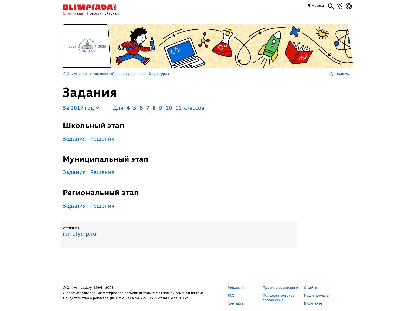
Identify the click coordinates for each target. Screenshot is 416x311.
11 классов (189, 107)
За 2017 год (79, 107)
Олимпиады (73, 13)
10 (169, 107)
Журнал (112, 13)
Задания (74, 138)
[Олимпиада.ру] (89, 7)
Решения (102, 138)
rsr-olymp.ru (79, 233)
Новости (94, 13)
